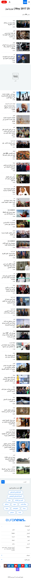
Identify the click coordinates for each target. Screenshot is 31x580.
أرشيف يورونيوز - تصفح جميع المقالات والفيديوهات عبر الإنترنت (8, 548)
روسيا (24, 508)
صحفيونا (28, 547)
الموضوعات (27, 526)
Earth (13, 533)
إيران (9, 500)
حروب (14, 504)
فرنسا (20, 512)
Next (28, 537)
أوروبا (28, 530)
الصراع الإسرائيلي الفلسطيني (15, 496)
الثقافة (13, 540)
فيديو (28, 544)
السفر (29, 540)
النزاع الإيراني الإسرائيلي (15, 492)
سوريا (7, 508)
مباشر (4, 2)
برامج (13, 544)
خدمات (28, 556)
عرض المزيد (27, 560)
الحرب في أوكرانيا (19, 500)
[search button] (3, 482)
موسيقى (12, 512)
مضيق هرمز (15, 508)
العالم (13, 530)
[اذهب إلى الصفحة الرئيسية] (25, 2)
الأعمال (28, 533)
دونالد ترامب (23, 504)
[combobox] (15, 482)
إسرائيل (6, 504)
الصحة (13, 537)
